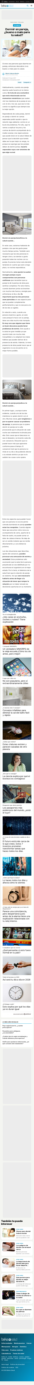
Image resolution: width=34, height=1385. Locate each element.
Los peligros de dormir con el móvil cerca (23, 1247)
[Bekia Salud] (7, 5)
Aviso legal (5, 1364)
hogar (29, 1358)
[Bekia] (4, 2)
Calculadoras (6, 1353)
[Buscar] (27, 5)
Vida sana (21, 22)
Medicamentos (19, 1343)
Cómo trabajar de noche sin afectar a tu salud (23, 1295)
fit (2, 1360)
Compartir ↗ (27, 82)
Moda (17, 1)
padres (27, 1357)
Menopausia (6, 1347)
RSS (17, 1367)
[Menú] (31, 5)
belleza (15, 1357)
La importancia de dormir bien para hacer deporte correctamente (23, 1263)
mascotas (10, 1358)
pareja (4, 1358)
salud (16, 1358)
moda (10, 1357)
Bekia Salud (13, 22)
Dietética (23, 1347)
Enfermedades (21, 1291)
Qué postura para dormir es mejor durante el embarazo (23, 1279)
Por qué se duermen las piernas (23, 1310)
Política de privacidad (17, 1364)
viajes (6, 1360)
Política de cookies (8, 1367)
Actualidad (12, 1)
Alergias (15, 1347)
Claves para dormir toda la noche (23, 1232)
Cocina (27, 1)
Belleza (22, 1)
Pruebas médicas (16, 1350)
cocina (21, 1357)
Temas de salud (18, 1353)
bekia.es (4, 1357)
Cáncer (29, 1343)
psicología (22, 1358)
